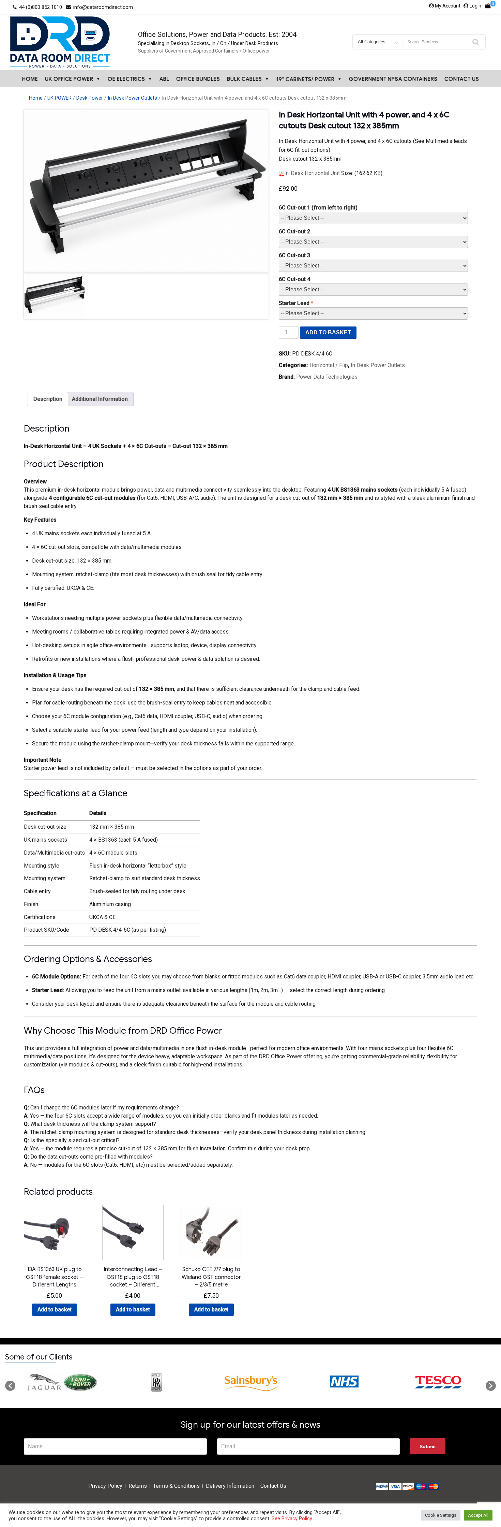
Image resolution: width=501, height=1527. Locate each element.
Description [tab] (47, 399)
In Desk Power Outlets (132, 98)
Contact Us (461, 79)
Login (475, 6)
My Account (447, 6)
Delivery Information (230, 1486)
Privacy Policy (105, 1486)
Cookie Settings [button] (440, 1515)
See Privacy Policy (292, 1518)
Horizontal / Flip (328, 365)
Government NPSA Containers (393, 79)
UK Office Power (69, 79)
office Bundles (198, 79)
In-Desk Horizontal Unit (312, 173)
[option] (62, 1382)
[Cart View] (487, 7)
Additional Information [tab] (100, 399)
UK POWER (59, 98)
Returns (137, 1486)
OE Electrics (126, 79)
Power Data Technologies (327, 377)
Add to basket (328, 332)
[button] (10, 1386)
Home (30, 79)
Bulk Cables (244, 79)
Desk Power (89, 98)
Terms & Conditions (176, 1486)
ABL (164, 79)
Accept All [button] (478, 1515)
